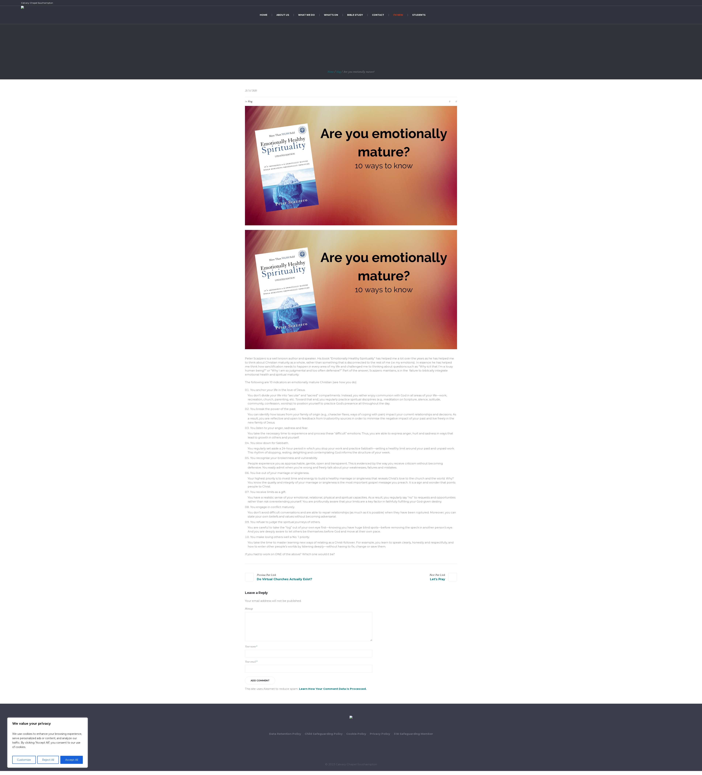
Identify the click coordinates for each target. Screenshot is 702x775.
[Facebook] (666, 2)
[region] (47, 743)
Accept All (71, 759)
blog (338, 72)
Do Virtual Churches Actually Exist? (284, 579)
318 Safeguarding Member (413, 733)
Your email (251, 661)
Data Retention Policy (285, 733)
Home (331, 72)
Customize (24, 759)
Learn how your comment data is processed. (333, 688)
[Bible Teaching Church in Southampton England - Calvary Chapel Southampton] (351, 718)
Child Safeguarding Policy (324, 733)
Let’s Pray (437, 579)
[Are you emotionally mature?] (351, 165)
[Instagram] (679, 2)
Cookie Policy (356, 733)
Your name (251, 646)
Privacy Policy (380, 733)
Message (249, 608)
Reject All (48, 759)
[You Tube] (674, 2)
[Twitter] (670, 2)
